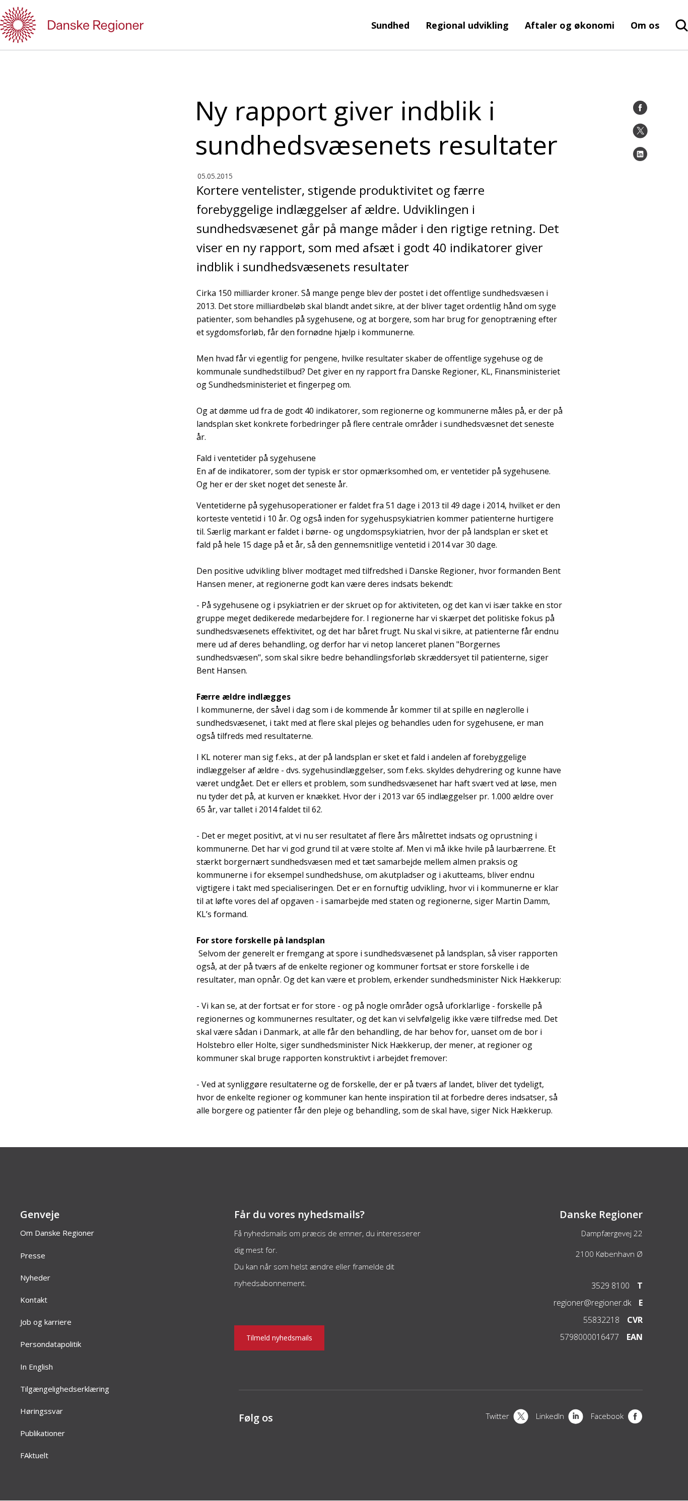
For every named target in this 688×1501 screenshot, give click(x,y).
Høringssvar (41, 1411)
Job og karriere (46, 1322)
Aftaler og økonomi (569, 25)
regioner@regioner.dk (592, 1302)
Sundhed (390, 25)
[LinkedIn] (640, 154)
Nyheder (35, 1277)
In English (36, 1367)
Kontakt (33, 1300)
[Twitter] (640, 130)
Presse (32, 1255)
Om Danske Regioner (57, 1233)
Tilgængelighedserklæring (64, 1389)
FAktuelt (34, 1455)
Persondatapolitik (50, 1344)
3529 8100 (610, 1285)
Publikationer (42, 1433)
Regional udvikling (467, 25)
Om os (645, 25)
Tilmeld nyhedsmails (279, 1337)
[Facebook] (640, 107)
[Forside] (100, 25)
